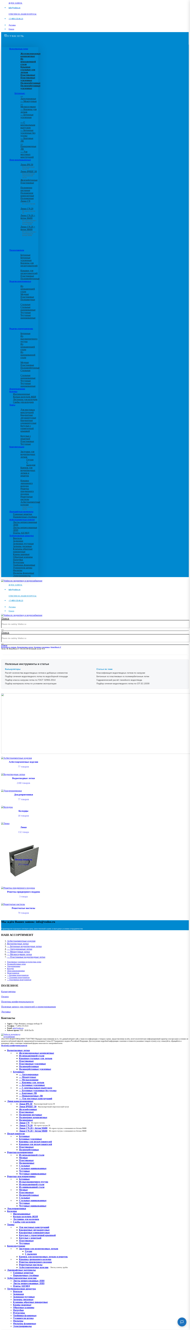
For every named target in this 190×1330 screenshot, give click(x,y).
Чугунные (25, 312)
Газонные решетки (22, 514)
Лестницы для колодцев (25, 399)
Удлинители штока (22, 567)
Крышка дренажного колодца (26, 483)
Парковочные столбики (25, 517)
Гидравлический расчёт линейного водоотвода (119, 680)
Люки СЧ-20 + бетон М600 (28, 230)
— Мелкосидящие (28, 105)
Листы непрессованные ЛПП (28, 1283)
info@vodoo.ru (18, 1028)
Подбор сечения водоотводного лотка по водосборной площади (36, 676)
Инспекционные (21, 394)
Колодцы (13, 391)
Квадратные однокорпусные (28, 421)
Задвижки (18, 541)
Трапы (12, 405)
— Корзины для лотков (31, 1082)
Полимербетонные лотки (16, 964)
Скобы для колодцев (23, 402)
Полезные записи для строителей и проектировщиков (28, 1006)
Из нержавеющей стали (27, 289)
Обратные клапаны (23, 557)
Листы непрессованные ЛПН (28, 1280)
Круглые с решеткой (25, 437)
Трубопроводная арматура (21, 535)
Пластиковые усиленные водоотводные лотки (24, 962)
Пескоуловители (16, 250)
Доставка (12, 25)
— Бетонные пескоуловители (17, 975)
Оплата (11, 29)
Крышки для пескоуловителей (29, 272)
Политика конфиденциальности (17, 1001)
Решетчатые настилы (26, 498)
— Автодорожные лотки (19, 949)
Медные (24, 294)
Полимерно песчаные (26, 189)
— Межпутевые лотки (18, 951)
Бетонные (25, 255)
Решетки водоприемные (20, 281)
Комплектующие (16, 447)
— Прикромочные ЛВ (28, 146)
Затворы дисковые (22, 546)
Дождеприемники (17, 389)
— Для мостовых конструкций (27, 154)
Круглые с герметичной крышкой (27, 428)
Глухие (30, 459)
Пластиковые (27, 182)
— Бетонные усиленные (26, 116)
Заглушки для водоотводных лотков (27, 454)
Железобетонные (29, 180)
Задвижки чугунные (23, 543)
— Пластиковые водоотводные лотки (26, 957)
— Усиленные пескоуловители (18, 977)
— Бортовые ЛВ (28, 1093)
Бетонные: (20, 93)
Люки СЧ (27, 202)
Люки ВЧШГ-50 (44, 1106)
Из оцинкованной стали (27, 355)
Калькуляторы (8, 991)
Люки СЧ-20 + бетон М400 (28, 219)
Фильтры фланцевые (23, 573)
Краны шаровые (21, 554)
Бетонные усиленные (26, 259)
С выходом (30, 463)
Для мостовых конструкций (27, 411)
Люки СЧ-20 (34, 1125)
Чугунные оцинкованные (27, 316)
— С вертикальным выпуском (27, 125)
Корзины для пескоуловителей (29, 264)
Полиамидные (27, 299)
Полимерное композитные (27, 194)
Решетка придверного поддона (27, 491)
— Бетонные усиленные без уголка (27, 133)
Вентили (17, 538)
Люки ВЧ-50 (37, 1104)
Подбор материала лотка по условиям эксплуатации (30, 683)
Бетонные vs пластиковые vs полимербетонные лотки (122, 676)
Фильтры (17, 570)
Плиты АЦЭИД (21, 533)
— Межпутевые (28, 101)
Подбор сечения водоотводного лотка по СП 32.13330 (122, 683)
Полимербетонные (29, 278)
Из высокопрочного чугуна (28, 339)
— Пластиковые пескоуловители (19, 980)
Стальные (25, 304)
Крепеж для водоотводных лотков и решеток (27, 471)
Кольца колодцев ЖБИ (24, 396)
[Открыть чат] (182, 1322)
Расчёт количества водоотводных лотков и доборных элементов (36, 673)
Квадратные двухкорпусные (28, 416)
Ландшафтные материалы (21, 511)
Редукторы (18, 562)
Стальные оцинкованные (27, 308)
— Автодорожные (28, 97)
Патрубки (18, 559)
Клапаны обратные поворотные (23, 550)
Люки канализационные (20, 160)
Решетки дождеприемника (21, 328)
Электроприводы (22, 575)
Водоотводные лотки (18, 49)
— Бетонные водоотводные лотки (24, 946)
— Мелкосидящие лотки (19, 954)
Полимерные (27, 198)
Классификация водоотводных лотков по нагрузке (120, 673)
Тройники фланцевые (24, 565)
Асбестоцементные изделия (22, 519)
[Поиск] (2, 629)
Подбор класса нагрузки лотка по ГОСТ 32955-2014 (30, 680)
